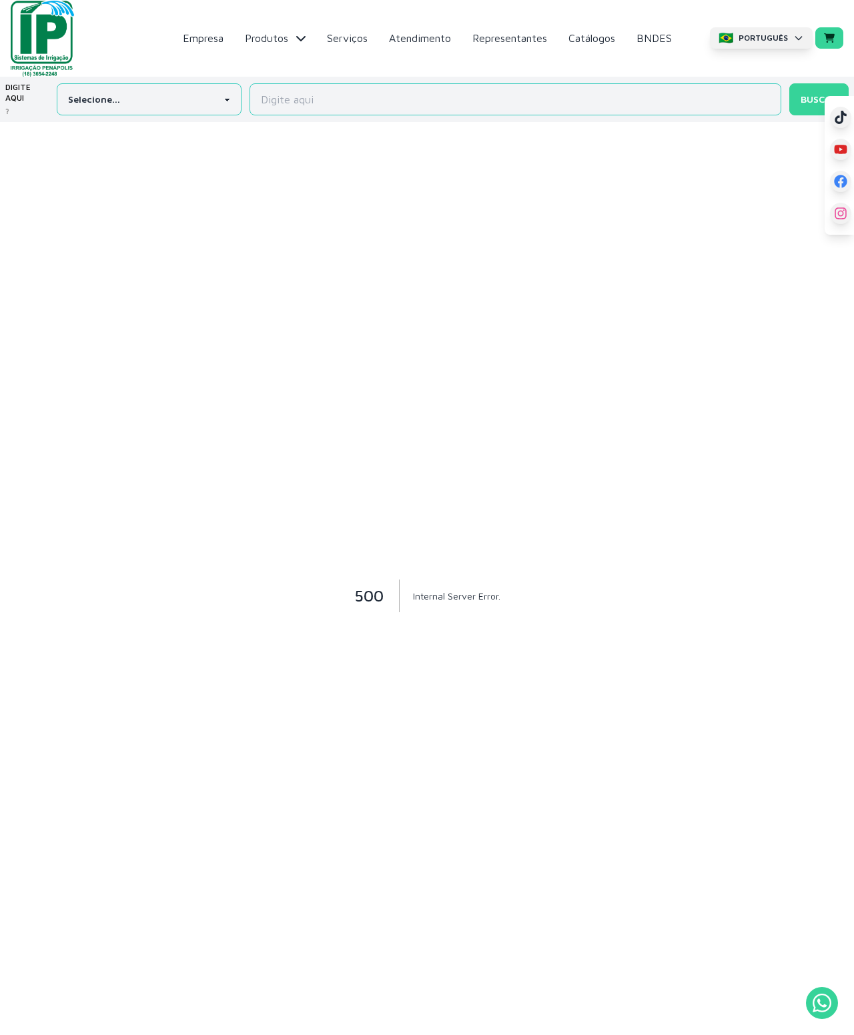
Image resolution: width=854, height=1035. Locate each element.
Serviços (347, 38)
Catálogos (591, 38)
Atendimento (420, 38)
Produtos (266, 38)
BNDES (654, 38)
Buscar (819, 99)
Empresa (203, 38)
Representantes (509, 38)
